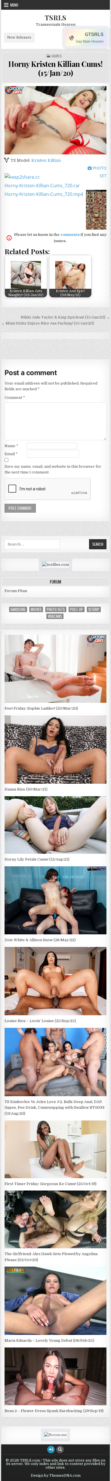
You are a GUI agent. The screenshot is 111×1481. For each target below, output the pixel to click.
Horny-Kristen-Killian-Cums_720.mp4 (44, 194)
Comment (15, 397)
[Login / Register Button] (51, 1449)
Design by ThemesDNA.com (56, 1476)
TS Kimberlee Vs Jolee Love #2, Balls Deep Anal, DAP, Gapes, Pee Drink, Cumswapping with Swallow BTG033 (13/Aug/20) (54, 1108)
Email (11, 454)
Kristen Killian (46, 160)
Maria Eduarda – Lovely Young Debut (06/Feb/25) (49, 1340)
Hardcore (18, 609)
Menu (14, 5)
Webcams (55, 616)
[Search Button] (60, 1449)
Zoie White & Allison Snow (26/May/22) (40, 940)
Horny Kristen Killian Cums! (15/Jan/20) (55, 68)
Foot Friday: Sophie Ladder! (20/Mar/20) (41, 708)
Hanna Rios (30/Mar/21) (26, 789)
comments (70, 234)
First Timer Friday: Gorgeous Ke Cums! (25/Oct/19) (50, 1184)
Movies (36, 609)
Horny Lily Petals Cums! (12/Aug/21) (37, 859)
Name (11, 446)
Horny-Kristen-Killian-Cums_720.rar (42, 185)
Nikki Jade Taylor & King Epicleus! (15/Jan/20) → (65, 317)
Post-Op (76, 609)
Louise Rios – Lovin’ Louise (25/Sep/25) (40, 1021)
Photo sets (56, 609)
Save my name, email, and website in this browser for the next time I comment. (53, 469)
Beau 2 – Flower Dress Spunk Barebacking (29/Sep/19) (54, 1411)
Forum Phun (16, 591)
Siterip (93, 609)
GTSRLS (94, 34)
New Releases (19, 37)
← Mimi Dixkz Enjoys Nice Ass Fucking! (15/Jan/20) (47, 323)
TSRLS (55, 17)
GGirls (57, 56)
